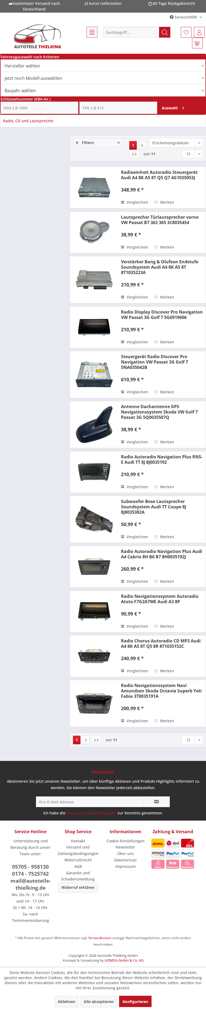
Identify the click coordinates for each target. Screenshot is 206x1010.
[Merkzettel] (186, 32)
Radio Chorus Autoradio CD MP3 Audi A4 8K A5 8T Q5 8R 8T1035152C (161, 643)
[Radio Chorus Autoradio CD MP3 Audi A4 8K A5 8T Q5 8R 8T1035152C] (94, 656)
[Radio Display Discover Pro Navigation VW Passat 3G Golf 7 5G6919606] (94, 327)
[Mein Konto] (199, 32)
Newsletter (125, 847)
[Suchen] (164, 32)
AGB (78, 866)
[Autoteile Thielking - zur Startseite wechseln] (37, 36)
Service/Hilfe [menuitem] (186, 17)
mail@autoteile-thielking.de (30, 884)
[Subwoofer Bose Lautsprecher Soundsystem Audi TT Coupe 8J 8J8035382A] (94, 519)
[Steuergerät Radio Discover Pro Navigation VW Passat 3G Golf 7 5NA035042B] (94, 374)
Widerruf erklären (77, 887)
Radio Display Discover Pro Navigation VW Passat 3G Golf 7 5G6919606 (162, 314)
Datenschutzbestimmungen (91, 812)
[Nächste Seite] (142, 145)
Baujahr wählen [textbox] (20, 91)
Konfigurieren (135, 1001)
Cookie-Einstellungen (125, 840)
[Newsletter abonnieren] (156, 801)
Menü (89, 32)
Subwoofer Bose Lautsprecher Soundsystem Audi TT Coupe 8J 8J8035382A (153, 507)
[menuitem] (89, 32)
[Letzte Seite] (134, 154)
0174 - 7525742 (30, 873)
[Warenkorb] (197, 43)
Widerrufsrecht (78, 859)
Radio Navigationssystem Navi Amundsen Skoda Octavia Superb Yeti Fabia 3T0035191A (161, 691)
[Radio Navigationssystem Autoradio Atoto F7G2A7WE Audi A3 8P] (94, 612)
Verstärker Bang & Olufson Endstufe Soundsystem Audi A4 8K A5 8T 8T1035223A (159, 267)
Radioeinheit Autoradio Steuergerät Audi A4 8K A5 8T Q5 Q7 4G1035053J (159, 175)
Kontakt (78, 840)
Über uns (125, 853)
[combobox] (103, 65)
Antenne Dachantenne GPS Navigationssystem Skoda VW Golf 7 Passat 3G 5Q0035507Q (159, 412)
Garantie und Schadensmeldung (78, 876)
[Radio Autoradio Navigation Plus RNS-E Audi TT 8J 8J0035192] (94, 472)
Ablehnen (66, 1001)
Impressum (125, 866)
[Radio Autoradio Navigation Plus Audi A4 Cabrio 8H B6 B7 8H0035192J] (94, 567)
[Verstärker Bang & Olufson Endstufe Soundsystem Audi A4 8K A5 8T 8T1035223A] (94, 279)
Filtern (87, 142)
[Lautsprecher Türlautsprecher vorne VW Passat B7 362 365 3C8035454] (94, 232)
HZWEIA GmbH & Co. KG (124, 960)
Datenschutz (125, 859)
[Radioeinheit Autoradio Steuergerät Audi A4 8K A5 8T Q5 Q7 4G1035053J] (94, 188)
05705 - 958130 (30, 866)
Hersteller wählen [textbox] (22, 66)
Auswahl (170, 107)
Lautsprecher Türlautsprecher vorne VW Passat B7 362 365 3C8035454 (159, 219)
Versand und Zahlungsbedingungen (78, 850)
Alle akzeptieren (99, 1001)
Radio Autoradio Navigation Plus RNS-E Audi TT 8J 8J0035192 (162, 459)
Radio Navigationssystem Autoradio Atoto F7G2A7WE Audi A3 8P (159, 599)
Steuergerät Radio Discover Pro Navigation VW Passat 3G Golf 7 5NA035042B (154, 362)
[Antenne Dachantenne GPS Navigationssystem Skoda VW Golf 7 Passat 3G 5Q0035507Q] (94, 424)
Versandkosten (100, 938)
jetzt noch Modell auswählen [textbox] (33, 78)
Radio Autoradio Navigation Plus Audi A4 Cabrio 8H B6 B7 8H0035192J (161, 554)
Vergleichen (137, 202)
